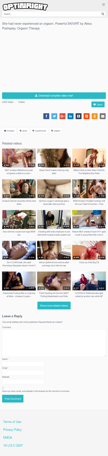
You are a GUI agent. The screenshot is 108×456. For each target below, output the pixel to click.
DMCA (7, 437)
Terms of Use (12, 421)
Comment (6, 327)
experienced (40, 130)
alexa (24, 130)
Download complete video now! (55, 95)
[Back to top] (101, 447)
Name (5, 358)
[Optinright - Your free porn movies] (25, 6)
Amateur (10, 130)
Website (5, 376)
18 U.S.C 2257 (13, 445)
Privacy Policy (12, 429)
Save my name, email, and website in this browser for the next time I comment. (36, 391)
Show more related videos (54, 305)
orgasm (56, 130)
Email (5, 367)
